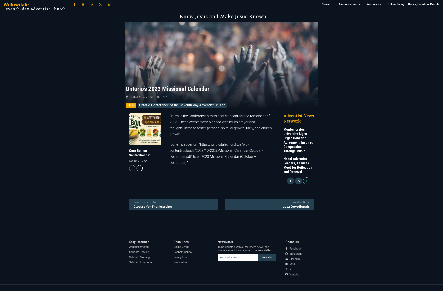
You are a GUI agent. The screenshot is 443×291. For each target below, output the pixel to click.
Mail (292, 264)
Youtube (294, 274)
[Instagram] (83, 4)
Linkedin (295, 259)
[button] (326, 4)
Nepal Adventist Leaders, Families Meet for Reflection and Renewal (297, 165)
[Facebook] (74, 4)
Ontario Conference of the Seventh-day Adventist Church (182, 105)
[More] (306, 180)
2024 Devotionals (296, 206)
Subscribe (267, 257)
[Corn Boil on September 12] (145, 129)
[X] (100, 4)
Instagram (296, 253)
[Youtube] (109, 4)
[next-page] (140, 168)
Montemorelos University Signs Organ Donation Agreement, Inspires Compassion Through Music (298, 140)
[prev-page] (132, 168)
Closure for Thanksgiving (152, 206)
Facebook (295, 248)
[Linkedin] (91, 4)
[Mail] (286, 264)
